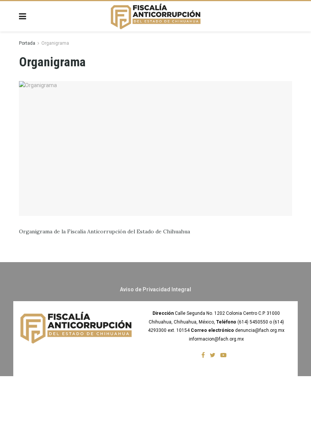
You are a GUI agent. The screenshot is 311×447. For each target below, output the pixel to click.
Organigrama (55, 43)
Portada (27, 43)
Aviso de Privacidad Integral (155, 289)
